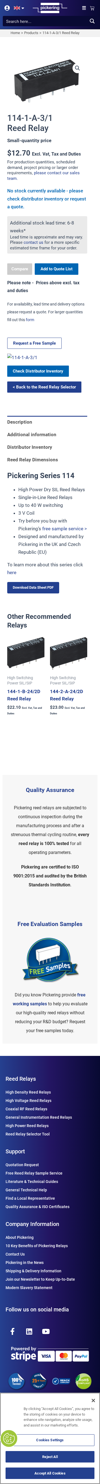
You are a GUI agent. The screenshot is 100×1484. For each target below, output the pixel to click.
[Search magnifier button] (92, 21)
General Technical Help (26, 1190)
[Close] (93, 1400)
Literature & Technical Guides (32, 1181)
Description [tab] (19, 422)
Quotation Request (22, 1165)
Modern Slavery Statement (29, 1287)
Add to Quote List (56, 268)
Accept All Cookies (49, 1473)
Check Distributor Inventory (38, 371)
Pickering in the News (25, 1262)
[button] (84, 8)
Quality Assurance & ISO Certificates (37, 1206)
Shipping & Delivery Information (33, 1271)
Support (15, 1151)
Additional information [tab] (31, 434)
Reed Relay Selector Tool (28, 1134)
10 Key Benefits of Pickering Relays (37, 1246)
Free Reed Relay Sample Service (34, 1173)
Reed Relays (21, 1078)
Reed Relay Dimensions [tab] (32, 459)
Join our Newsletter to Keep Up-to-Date (40, 1279)
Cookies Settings (50, 1440)
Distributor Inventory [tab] (29, 447)
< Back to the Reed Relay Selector (44, 387)
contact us (33, 242)
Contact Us (15, 1254)
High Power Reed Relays (27, 1125)
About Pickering (20, 1237)
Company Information (32, 1224)
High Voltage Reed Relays (28, 1100)
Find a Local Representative (30, 1198)
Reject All (50, 1457)
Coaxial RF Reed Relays (26, 1109)
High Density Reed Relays (28, 1092)
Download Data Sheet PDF (33, 587)
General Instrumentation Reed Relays (39, 1117)
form (30, 320)
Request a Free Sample (34, 343)
